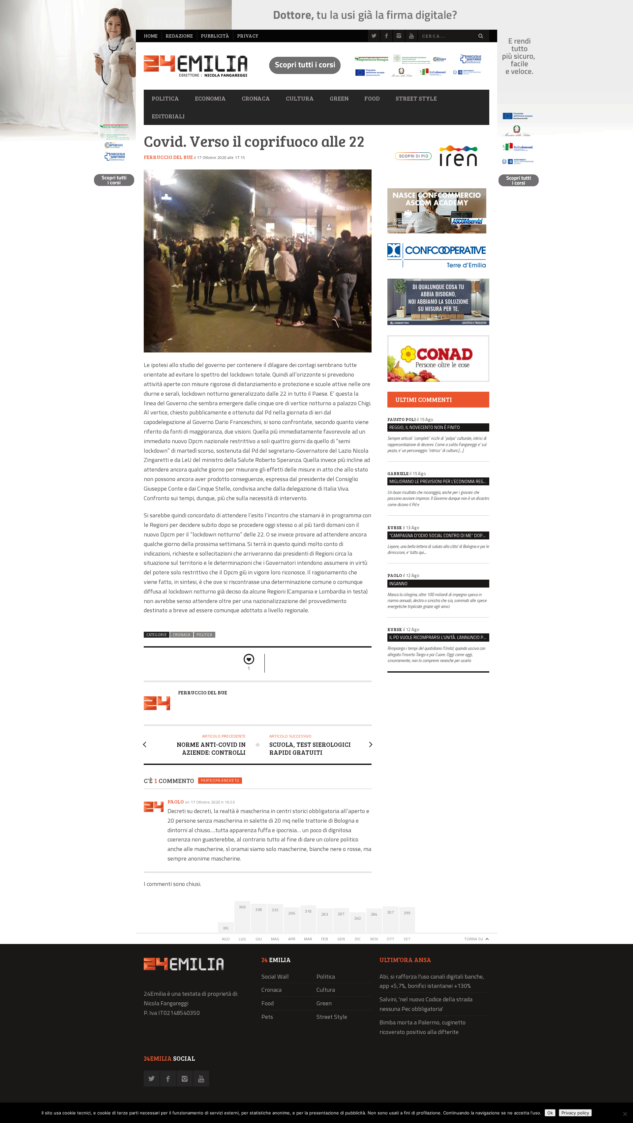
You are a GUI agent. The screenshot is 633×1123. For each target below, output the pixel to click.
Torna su (473, 939)
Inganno (398, 583)
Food (372, 98)
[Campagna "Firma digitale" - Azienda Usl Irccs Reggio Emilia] (372, 77)
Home (151, 36)
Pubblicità (215, 36)
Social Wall (275, 976)
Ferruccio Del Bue (168, 157)
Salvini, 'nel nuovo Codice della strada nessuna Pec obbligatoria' (425, 1004)
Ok (550, 1112)
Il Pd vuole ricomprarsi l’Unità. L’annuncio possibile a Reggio (439, 637)
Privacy (247, 36)
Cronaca (256, 98)
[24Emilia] (195, 66)
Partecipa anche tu (220, 780)
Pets (267, 1016)
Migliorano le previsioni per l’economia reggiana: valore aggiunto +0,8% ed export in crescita (439, 481)
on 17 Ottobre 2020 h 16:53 (210, 802)
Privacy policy (575, 1112)
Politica (165, 98)
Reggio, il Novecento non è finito (424, 427)
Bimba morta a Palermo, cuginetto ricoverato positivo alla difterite (422, 1027)
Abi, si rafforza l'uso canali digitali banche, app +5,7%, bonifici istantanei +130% (431, 981)
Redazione (179, 36)
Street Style (416, 98)
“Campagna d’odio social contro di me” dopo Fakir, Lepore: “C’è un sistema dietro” (439, 535)
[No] (624, 1113)
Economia (210, 98)
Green (339, 98)
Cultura (300, 98)
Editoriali (168, 116)
